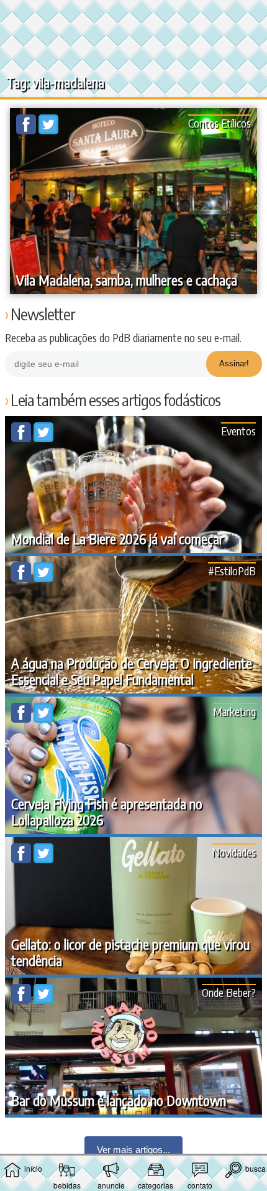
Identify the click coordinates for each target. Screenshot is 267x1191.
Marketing (234, 711)
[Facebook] (27, 130)
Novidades (234, 852)
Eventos (238, 431)
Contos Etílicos (219, 123)
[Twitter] (48, 130)
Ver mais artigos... (133, 1149)
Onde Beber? (229, 992)
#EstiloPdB (232, 570)
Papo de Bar (133, 16)
